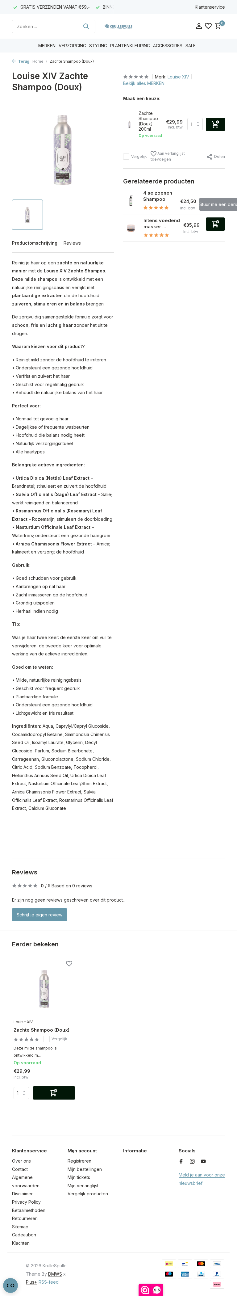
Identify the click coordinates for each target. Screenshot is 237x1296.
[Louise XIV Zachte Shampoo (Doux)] (44, 988)
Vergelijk (139, 156)
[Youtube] (203, 1161)
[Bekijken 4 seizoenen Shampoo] (131, 200)
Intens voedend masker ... (161, 223)
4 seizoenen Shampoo (157, 196)
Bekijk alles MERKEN (143, 83)
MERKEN (47, 45)
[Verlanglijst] (208, 26)
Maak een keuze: (141, 98)
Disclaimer (22, 1193)
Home (38, 61)
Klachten (21, 1243)
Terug (23, 61)
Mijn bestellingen (85, 1169)
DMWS (55, 1274)
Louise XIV (178, 76)
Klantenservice (210, 7)
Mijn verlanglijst (83, 1185)
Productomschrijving (34, 243)
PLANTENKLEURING (130, 45)
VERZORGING (72, 45)
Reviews (72, 243)
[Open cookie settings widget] (10, 1285)
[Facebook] (181, 1161)
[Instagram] (192, 1161)
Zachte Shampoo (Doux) (41, 1030)
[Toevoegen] (215, 224)
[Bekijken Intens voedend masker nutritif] (131, 228)
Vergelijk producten (88, 1193)
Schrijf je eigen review (39, 914)
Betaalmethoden (28, 1210)
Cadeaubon (24, 1234)
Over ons (21, 1160)
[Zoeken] (86, 26)
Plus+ (31, 1282)
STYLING (98, 45)
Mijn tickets (79, 1177)
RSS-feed (49, 1282)
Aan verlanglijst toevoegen (168, 156)
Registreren (79, 1160)
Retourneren (25, 1218)
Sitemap (20, 1226)
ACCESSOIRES (167, 45)
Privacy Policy (26, 1202)
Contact (20, 1169)
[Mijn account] (199, 26)
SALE (190, 45)
